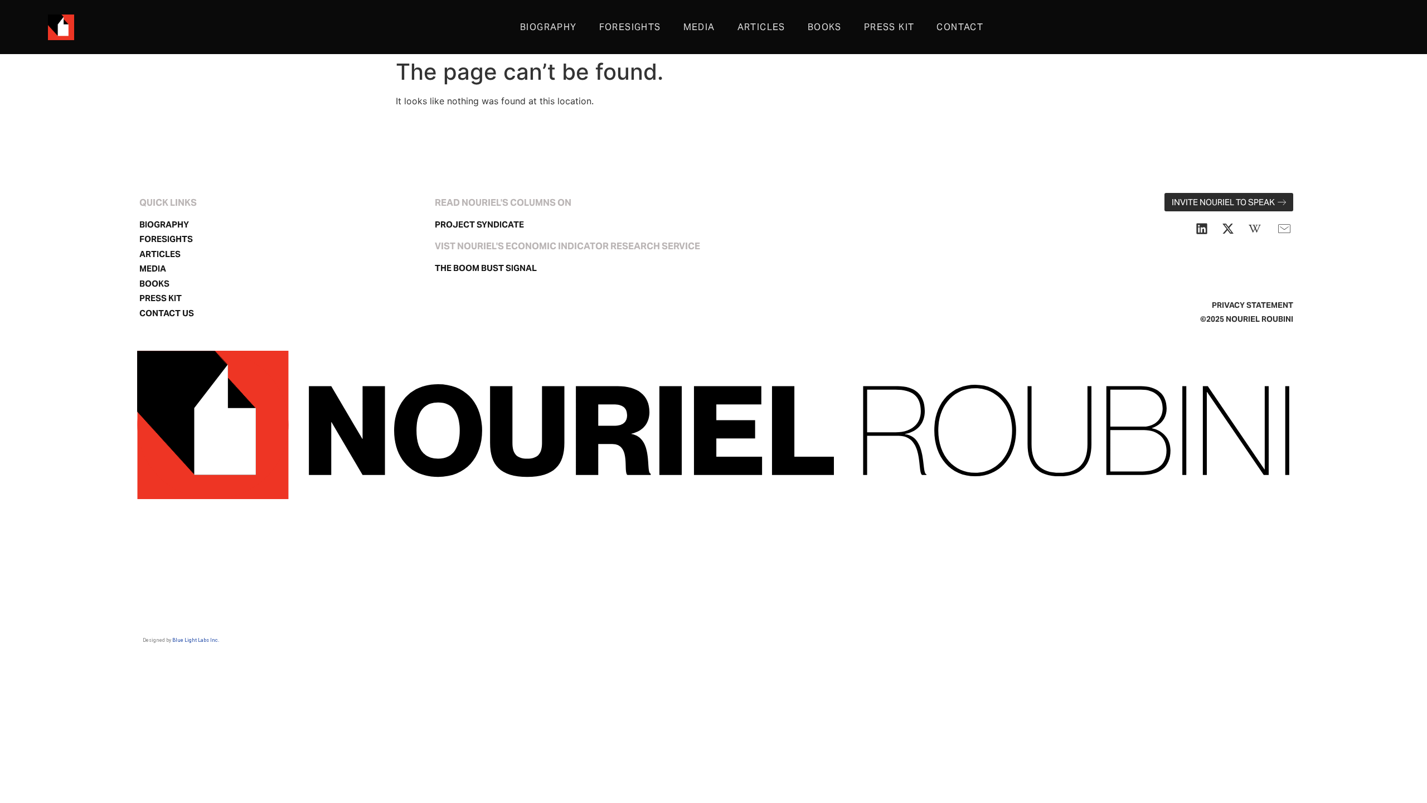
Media (699, 27)
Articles (761, 27)
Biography (548, 27)
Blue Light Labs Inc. (195, 640)
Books (825, 27)
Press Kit (889, 27)
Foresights (630, 27)
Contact (959, 27)
